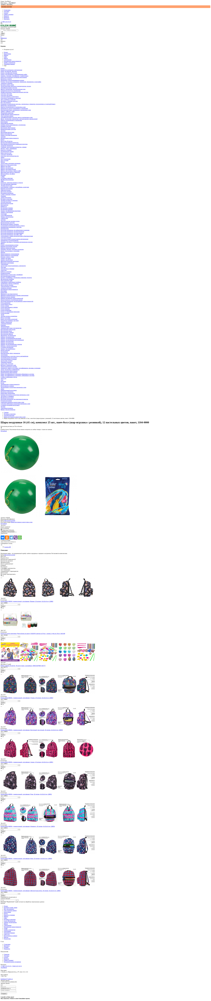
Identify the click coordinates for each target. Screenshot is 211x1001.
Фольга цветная (5, 350)
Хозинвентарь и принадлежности (10, 384)
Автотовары (7, 931)
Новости (6, 16)
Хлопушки (4, 214)
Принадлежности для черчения (9, 255)
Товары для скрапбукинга (8, 349)
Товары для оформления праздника (11, 211)
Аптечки (3, 219)
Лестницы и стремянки (7, 396)
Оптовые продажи (6, 6)
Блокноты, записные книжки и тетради (12, 182)
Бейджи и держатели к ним (8, 365)
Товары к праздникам (7, 212)
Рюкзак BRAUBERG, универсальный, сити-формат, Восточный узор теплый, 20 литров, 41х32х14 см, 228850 (32, 730)
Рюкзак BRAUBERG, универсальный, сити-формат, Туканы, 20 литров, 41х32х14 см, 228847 (27, 698)
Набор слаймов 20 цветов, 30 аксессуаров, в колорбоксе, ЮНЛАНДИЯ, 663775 (23, 665)
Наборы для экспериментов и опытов (11, 344)
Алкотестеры (4, 218)
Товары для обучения (7, 260)
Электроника (7, 59)
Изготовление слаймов (7, 332)
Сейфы (3, 176)
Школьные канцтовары (7, 262)
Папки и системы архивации (9, 135)
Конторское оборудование (8, 127)
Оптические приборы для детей (10, 320)
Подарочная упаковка (7, 208)
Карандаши (4, 292)
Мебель (6, 55)
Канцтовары (7, 53)
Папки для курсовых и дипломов (10, 251)
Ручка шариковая (5, 303)
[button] (2, 474)
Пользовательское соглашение (12, 962)
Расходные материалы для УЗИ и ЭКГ (11, 234)
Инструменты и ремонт (10, 935)
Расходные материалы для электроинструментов (14, 399)
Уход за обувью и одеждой (8, 99)
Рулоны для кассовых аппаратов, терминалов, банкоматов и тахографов (21, 81)
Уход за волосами (5, 159)
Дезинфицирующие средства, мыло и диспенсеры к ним (16, 117)
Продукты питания (6, 191)
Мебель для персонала (7, 168)
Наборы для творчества (7, 343)
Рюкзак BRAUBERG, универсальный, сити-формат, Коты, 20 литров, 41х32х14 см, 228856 (26, 858)
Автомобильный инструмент (9, 357)
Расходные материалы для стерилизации (12, 233)
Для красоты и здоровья (7, 268)
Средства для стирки (6, 95)
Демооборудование (9, 64)
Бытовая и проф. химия (10, 907)
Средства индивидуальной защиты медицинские (14, 239)
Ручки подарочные (6, 310)
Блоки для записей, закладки (9, 71)
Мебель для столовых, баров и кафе (11, 171)
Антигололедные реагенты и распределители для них (16, 86)
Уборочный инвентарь (7, 113)
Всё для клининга (9, 909)
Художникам (4, 351)
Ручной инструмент (6, 400)
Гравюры (3, 325)
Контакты (6, 19)
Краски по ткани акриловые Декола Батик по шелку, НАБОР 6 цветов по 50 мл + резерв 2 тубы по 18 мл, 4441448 (33, 633)
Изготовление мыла (6, 331)
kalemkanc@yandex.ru (7, 979)
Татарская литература (7, 145)
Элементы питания (6, 288)
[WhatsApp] (20, 537)
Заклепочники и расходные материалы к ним (13, 387)
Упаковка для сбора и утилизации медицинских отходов (16, 242)
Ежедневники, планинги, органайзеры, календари (15, 187)
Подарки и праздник (10, 414)
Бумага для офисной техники (9, 73)
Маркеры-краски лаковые (8, 297)
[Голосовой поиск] (2, 32)
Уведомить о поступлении (7, 531)
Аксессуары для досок (7, 363)
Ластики (3, 130)
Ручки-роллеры (5, 313)
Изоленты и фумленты (7, 392)
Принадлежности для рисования (10, 254)
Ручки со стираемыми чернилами (10, 311)
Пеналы (3, 252)
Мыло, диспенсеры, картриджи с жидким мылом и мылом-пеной (19, 119)
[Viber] (15, 537)
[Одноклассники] (7, 537)
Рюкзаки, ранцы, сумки (7, 257)
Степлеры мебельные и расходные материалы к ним (15, 403)
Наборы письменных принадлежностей (12, 298)
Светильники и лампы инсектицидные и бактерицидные (17, 236)
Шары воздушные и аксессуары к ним (14, 417)
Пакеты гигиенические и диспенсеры (11, 120)
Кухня (2, 383)
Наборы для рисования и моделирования (12, 340)
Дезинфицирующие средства (9, 87)
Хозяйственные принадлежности (10, 114)
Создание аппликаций (7, 347)
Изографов (4, 291)
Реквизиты (7, 948)
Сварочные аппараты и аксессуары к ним (12, 402)
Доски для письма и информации (10, 369)
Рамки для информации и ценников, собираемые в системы (17, 375)
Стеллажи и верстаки (7, 178)
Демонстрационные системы (9, 366)
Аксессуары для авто (6, 360)
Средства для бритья (6, 154)
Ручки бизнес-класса (6, 304)
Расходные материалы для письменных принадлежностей (17, 301)
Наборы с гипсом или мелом (9, 346)
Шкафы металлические (7, 179)
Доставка (6, 11)
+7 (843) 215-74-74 (16, 966)
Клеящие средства (6, 126)
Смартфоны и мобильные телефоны (11, 282)
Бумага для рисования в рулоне (9, 245)
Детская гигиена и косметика (9, 316)
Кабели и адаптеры (6, 271)
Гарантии (6, 954)
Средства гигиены (6, 237)
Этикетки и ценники (6, 83)
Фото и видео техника (7, 285)
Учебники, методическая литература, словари (13, 147)
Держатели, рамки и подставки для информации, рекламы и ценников (20, 368)
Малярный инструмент (7, 397)
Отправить (4, 993)
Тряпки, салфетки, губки (8, 111)
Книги (6, 913)
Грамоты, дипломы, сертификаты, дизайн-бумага (14, 76)
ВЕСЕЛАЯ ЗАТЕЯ (9, 520)
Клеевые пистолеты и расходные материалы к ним (15, 395)
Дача (2, 380)
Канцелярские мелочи (7, 123)
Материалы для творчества (8, 335)
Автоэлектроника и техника (9, 359)
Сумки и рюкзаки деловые (8, 194)
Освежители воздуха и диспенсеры (11, 90)
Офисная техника (6, 190)
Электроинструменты (7, 408)
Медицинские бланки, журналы (10, 224)
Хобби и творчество (9, 62)
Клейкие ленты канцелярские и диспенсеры (13, 125)
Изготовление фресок (7, 334)
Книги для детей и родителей (9, 319)
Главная (6, 412)
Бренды (6, 937)
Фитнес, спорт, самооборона (9, 148)
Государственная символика (8, 184)
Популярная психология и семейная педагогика (14, 144)
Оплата (6, 13)
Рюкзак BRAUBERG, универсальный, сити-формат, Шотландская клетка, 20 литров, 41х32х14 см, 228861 (31, 890)
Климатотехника (5, 273)
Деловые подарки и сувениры (9, 200)
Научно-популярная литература (9, 142)
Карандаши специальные (8, 393)
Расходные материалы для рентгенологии (12, 231)
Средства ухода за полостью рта (10, 156)
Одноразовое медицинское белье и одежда (13, 225)
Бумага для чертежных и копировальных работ (14, 74)
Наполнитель (4, 205)
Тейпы (2, 157)
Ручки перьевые (5, 308)
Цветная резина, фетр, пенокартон (10, 353)
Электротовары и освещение (9, 286)
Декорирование (5, 326)
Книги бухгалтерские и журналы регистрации (14, 77)
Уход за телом (4, 160)
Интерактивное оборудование (9, 371)
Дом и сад (7, 934)
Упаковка (3, 196)
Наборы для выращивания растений (11, 338)
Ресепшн (3, 175)
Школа (6, 58)
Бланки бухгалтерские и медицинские (11, 70)
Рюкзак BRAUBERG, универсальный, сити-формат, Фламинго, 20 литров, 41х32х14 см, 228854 (28, 826)
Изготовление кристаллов (8, 329)
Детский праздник (6, 202)
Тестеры (3, 406)
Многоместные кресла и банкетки (10, 172)
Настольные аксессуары (7, 132)
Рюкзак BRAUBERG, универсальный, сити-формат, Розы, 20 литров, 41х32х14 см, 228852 (26, 794)
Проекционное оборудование (9, 372)
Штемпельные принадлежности (10, 138)
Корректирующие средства (8, 129)
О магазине (7, 10)
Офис (5, 56)
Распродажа (7, 938)
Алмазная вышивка (6, 323)
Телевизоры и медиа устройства (10, 283)
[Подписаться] (17, 900)
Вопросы (6, 17)
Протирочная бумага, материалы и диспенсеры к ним (16, 110)
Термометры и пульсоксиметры (9, 240)
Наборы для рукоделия (7, 341)
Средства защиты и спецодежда (10, 96)
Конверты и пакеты (6, 79)
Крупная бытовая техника (8, 276)
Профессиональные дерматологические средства (14, 92)
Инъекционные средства (8, 222)
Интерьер (3, 381)
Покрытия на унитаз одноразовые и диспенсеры (14, 108)
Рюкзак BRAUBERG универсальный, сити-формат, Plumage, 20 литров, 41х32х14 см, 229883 (27, 601)
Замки (2, 389)
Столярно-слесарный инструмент (10, 405)
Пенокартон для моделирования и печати (12, 80)
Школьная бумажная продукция (10, 261)
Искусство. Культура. (7, 141)
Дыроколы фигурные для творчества (11, 328)
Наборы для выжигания (7, 337)
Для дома (3, 267)
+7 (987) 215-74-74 (6, 21)
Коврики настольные (7, 188)
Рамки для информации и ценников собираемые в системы (17, 374)
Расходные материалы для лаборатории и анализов (15, 230)
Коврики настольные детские (9, 246)
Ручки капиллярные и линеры (9, 307)
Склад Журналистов (9, 921)
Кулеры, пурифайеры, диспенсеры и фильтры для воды (16, 277)
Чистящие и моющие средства (9, 101)
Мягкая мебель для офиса (8, 173)
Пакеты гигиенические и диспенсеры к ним (13, 107)
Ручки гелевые (5, 305)
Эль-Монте (4, 967)
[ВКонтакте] (3, 537)
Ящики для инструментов (8, 409)
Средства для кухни (6, 93)
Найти (2, 33)
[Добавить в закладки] (1, 706)
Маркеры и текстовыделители (9, 294)
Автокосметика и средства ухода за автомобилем (14, 356)
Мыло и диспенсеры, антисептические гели (13, 89)
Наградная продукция (7, 203)
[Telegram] (11, 537)
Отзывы (6, 947)
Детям (5, 928)
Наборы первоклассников (8, 248)
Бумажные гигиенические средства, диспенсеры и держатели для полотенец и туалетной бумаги (28, 104)
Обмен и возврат (8, 14)
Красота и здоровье (9, 915)
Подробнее (4, 431)
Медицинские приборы (7, 279)
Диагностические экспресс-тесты (10, 221)
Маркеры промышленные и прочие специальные (14, 295)
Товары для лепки (6, 258)
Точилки (3, 136)
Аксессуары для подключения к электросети (13, 265)
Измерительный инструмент (9, 390)
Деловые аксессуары (6, 185)
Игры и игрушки (5, 317)
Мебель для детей (6, 166)
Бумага (6, 52)
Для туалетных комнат (10, 910)
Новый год (4, 206)
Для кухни (4, 270)
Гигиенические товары (7, 151)
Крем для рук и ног (6, 153)
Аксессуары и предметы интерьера (10, 163)
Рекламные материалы (7, 193)
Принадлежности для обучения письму (12, 300)
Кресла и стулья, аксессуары (9, 165)
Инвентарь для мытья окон (8, 105)
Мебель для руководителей (8, 169)
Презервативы (5, 228)
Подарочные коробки (7, 209)
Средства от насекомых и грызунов (11, 98)
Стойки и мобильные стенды (9, 377)
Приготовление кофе (6, 280)
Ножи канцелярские (6, 133)
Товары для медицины (10, 922)
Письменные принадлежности (12, 61)
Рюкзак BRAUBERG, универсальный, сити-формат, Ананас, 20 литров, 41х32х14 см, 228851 (27, 762)
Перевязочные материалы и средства (11, 227)
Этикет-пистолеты (6, 197)
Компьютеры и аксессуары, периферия (12, 274)
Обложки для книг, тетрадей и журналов (12, 249)
